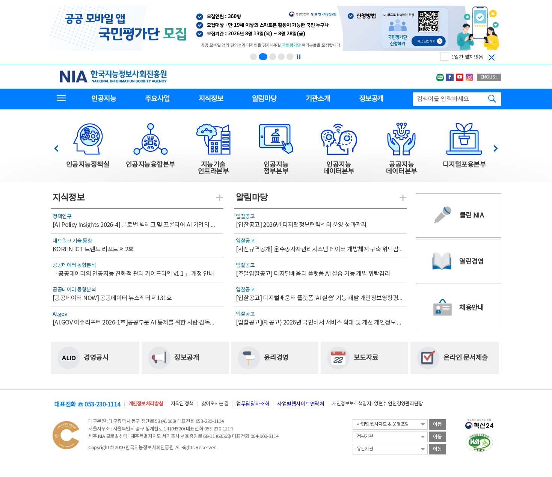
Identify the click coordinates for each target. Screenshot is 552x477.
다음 (491, 146)
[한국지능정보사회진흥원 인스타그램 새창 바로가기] (469, 77)
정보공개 (371, 99)
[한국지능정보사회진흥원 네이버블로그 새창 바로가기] (440, 77)
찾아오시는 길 (215, 404)
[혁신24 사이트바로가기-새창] (479, 422)
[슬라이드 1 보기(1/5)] (253, 56)
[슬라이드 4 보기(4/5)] (281, 56)
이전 (60, 146)
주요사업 (157, 99)
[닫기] (491, 57)
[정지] (298, 56)
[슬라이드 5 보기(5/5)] (290, 56)
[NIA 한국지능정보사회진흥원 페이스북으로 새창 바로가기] (450, 77)
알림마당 (264, 99)
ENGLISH (489, 77)
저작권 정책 (182, 404)
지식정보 (211, 99)
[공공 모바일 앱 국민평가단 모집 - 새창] (275, 29)
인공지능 (103, 99)
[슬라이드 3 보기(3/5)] (272, 56)
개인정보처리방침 (145, 404)
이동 (437, 424)
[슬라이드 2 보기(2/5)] (263, 56)
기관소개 (318, 99)
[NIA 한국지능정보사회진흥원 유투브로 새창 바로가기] (459, 77)
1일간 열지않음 (467, 57)
